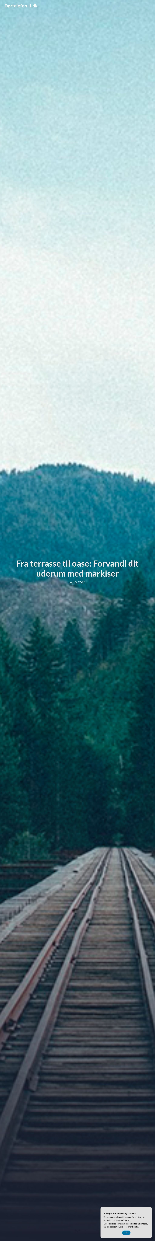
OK (126, 1232)
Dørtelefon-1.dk (21, 5)
